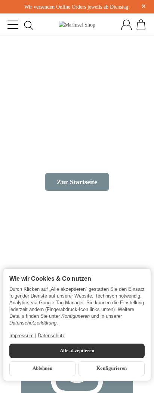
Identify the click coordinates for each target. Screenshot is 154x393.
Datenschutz (51, 335)
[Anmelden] (126, 24)
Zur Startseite (77, 182)
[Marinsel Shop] (77, 25)
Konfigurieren (111, 368)
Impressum (21, 335)
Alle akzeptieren (77, 350)
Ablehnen (42, 368)
